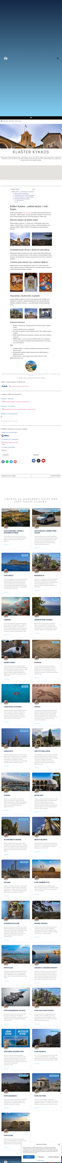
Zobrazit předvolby (53, 1157)
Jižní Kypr (11, 121)
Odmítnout (41, 1157)
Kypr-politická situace (44, 1010)
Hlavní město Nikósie (12, 840)
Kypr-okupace (40, 1052)
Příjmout (28, 1157)
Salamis (7, 882)
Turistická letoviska (12, 707)
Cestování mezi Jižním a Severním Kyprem (14, 532)
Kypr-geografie (10, 1096)
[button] (59, 1144)
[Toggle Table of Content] (32, 189)
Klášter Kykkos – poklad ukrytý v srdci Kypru (23, 191)
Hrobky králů (9, 662)
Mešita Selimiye (40, 840)
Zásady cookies (40, 1160)
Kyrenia (7, 795)
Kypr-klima (8, 1135)
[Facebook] (34, 461)
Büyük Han (38, 795)
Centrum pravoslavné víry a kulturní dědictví (24, 197)
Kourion (37, 662)
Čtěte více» (6, 544)
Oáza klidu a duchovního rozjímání (22, 198)
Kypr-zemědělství (41, 882)
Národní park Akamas (43, 620)
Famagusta (8, 751)
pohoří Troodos (26, 212)
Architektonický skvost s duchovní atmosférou (24, 195)
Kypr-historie (40, 1096)
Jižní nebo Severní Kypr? (14, 1052)
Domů (3, 121)
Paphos (37, 707)
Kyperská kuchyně (11, 923)
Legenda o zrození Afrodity (46, 968)
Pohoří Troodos (41, 923)
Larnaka (7, 620)
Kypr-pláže (8, 968)
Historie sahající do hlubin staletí (22, 193)
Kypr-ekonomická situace (14, 1010)
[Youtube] (43, 461)
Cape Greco (8, 575)
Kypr (7, 121)
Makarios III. (39, 575)
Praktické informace (20, 200)
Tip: (17, 202)
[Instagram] (38, 461)
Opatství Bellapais (42, 751)
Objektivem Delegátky (17, 1162)
